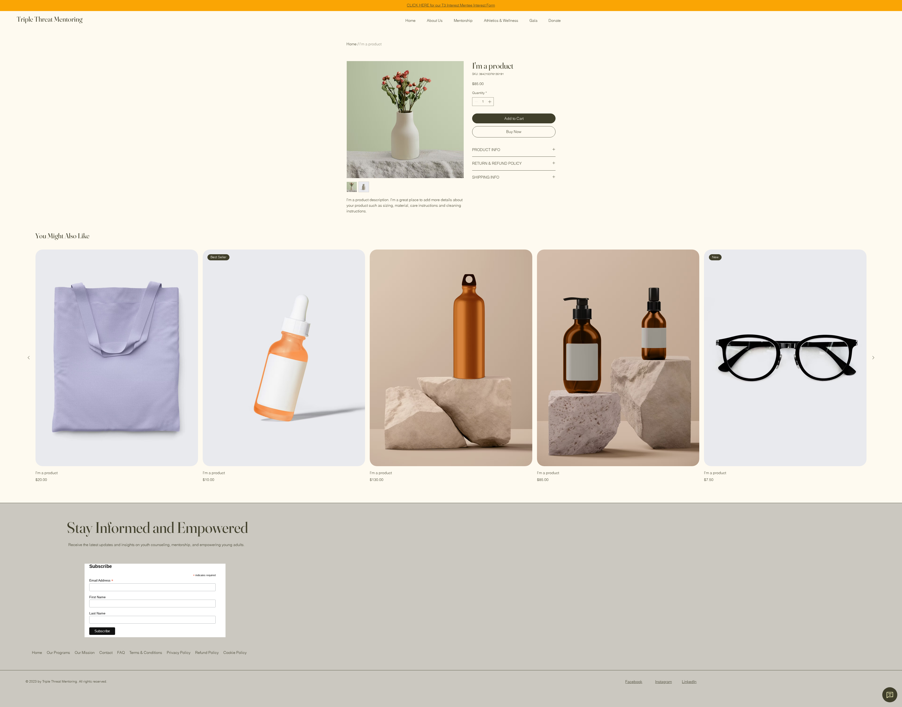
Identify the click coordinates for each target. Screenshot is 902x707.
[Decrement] (476, 102)
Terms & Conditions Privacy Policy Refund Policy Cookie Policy (188, 652)
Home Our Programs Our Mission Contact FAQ (80, 652)
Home (351, 44)
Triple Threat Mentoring (49, 19)
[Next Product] (873, 357)
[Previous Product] (28, 357)
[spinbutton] (483, 102)
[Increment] (490, 102)
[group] (451, 366)
